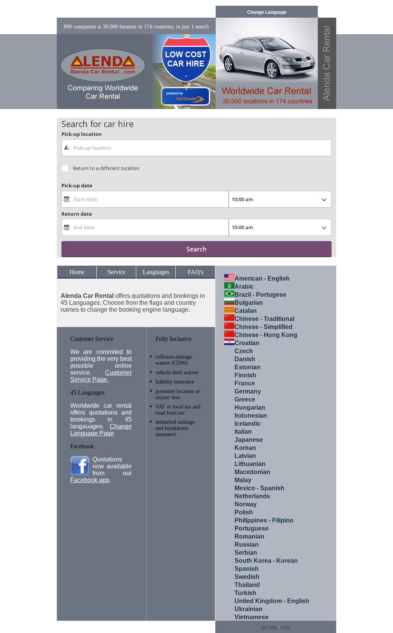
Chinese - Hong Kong (265, 335)
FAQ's (195, 272)
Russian (246, 544)
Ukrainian (248, 609)
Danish (244, 359)
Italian (243, 431)
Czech (243, 351)
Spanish (246, 568)
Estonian (247, 367)
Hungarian (249, 407)
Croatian (246, 343)
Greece (244, 399)
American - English (262, 278)
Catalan (245, 310)
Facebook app (89, 480)
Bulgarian (248, 302)
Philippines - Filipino (264, 520)
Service (116, 272)
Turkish (245, 593)
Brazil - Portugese (260, 294)
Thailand (247, 585)
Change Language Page (101, 429)
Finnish (245, 375)
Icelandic (247, 423)
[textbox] (196, 147)
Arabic (244, 286)
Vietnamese (251, 617)
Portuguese (251, 528)
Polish (243, 512)
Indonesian (250, 415)
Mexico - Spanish (259, 488)
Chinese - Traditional (264, 319)
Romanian (249, 536)
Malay (242, 480)
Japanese (248, 439)
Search (196, 249)
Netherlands (252, 496)
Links (286, 627)
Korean (245, 448)
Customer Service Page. (101, 376)
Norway (245, 504)
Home (76, 272)
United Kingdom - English (271, 601)
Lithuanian (250, 464)
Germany (247, 391)
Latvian (245, 456)
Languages (156, 272)
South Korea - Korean (266, 560)
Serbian (245, 552)
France (244, 383)
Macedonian (252, 472)
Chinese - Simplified (263, 327)
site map (269, 627)
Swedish (246, 577)
